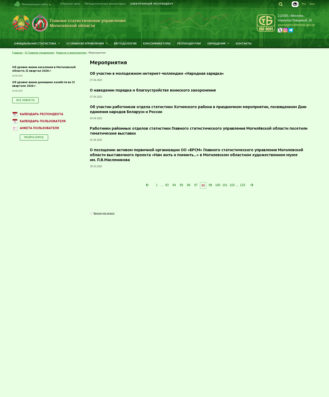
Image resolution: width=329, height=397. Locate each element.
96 (188, 185)
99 (210, 185)
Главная (17, 52)
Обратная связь (70, 3)
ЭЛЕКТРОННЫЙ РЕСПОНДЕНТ (151, 3)
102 (232, 185)
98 (203, 185)
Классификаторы (157, 43)
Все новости (25, 100)
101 (225, 185)
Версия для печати (104, 213)
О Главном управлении (85, 43)
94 (174, 185)
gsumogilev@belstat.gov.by (296, 25)
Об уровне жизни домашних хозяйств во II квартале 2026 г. (43, 84)
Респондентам (189, 43)
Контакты (244, 43)
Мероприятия (97, 52)
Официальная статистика (35, 43)
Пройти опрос (34, 137)
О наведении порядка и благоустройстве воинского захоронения (153, 90)
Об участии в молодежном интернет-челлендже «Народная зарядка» (157, 73)
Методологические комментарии (105, 3)
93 (167, 185)
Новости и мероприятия (71, 52)
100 (217, 185)
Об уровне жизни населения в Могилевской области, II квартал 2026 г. (44, 69)
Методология (125, 43)
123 (242, 185)
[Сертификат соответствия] (266, 31)
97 (196, 185)
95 (181, 185)
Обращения (216, 43)
